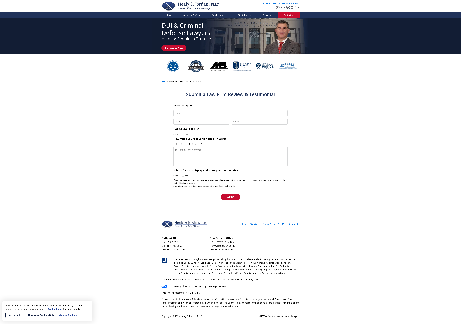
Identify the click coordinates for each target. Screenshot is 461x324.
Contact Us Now (174, 47)
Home (169, 15)
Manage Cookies (217, 286)
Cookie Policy (199, 286)
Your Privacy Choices (179, 286)
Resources (268, 15)
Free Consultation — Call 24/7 (281, 3)
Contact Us (289, 15)
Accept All (14, 315)
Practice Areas (219, 15)
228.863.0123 (288, 7)
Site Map (282, 224)
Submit (230, 196)
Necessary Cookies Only (41, 315)
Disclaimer (254, 224)
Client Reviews (244, 15)
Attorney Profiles (191, 15)
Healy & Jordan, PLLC (191, 316)
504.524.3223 (226, 249)
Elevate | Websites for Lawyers (279, 316)
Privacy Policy (268, 224)
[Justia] (164, 260)
